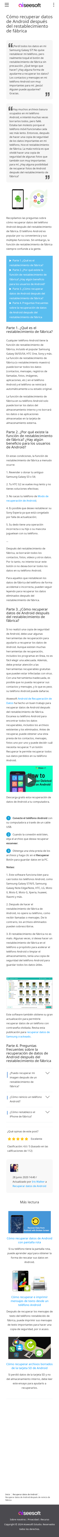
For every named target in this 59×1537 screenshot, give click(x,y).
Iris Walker (38, 1181)
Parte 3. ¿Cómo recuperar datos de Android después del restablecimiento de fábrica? (27, 293)
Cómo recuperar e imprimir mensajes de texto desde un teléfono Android (29, 1301)
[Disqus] (29, 1443)
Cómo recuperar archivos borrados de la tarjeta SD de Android (29, 1366)
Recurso (45, 1519)
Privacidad (33, 1519)
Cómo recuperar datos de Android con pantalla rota (29, 1240)
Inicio (7, 1494)
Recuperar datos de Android (29, 1186)
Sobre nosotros (18, 1519)
